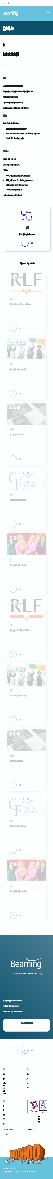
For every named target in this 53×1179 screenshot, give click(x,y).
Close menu (48, 13)
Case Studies (29, 1129)
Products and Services (7, 1129)
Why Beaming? (26, 1074)
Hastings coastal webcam (26, 1087)
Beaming (10, 13)
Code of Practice (3, 1119)
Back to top (31, 1050)
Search (6, 3)
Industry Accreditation (26, 1078)
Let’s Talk (5, 1134)
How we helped (19, 393)
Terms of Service (3, 1114)
